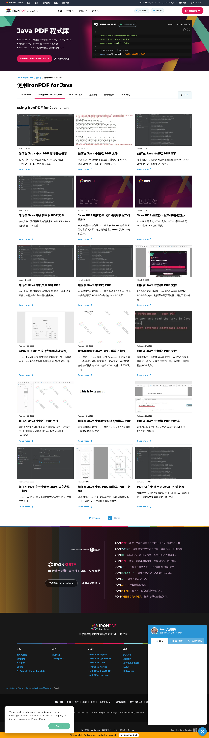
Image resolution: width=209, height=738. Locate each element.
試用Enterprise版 (35, 729)
